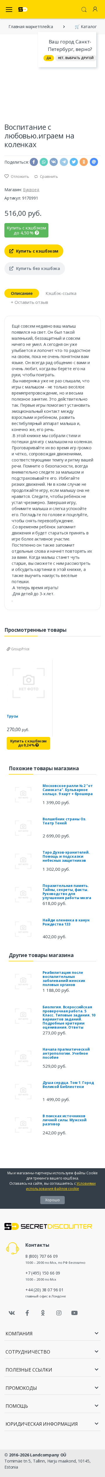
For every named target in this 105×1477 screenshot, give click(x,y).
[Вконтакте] (11, 1313)
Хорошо (52, 1199)
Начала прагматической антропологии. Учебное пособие (66, 1053)
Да (48, 58)
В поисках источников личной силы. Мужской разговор (65, 1120)
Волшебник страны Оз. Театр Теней (64, 821)
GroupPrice (19, 649)
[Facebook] (27, 1313)
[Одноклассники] (43, 1313)
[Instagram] (59, 1313)
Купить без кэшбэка (37, 268)
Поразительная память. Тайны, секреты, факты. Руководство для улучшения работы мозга (67, 891)
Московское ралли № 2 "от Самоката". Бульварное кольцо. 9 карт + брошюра (68, 789)
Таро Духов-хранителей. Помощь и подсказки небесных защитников (66, 856)
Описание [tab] (22, 293)
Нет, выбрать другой (76, 58)
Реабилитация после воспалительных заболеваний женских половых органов (64, 978)
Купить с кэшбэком (36, 251)
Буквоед (31, 189)
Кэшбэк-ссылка (61, 293)
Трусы (12, 716)
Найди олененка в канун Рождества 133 (66, 922)
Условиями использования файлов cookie (61, 1186)
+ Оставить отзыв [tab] (29, 302)
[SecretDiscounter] (22, 9)
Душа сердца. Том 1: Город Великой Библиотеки (68, 1084)
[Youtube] (74, 1313)
